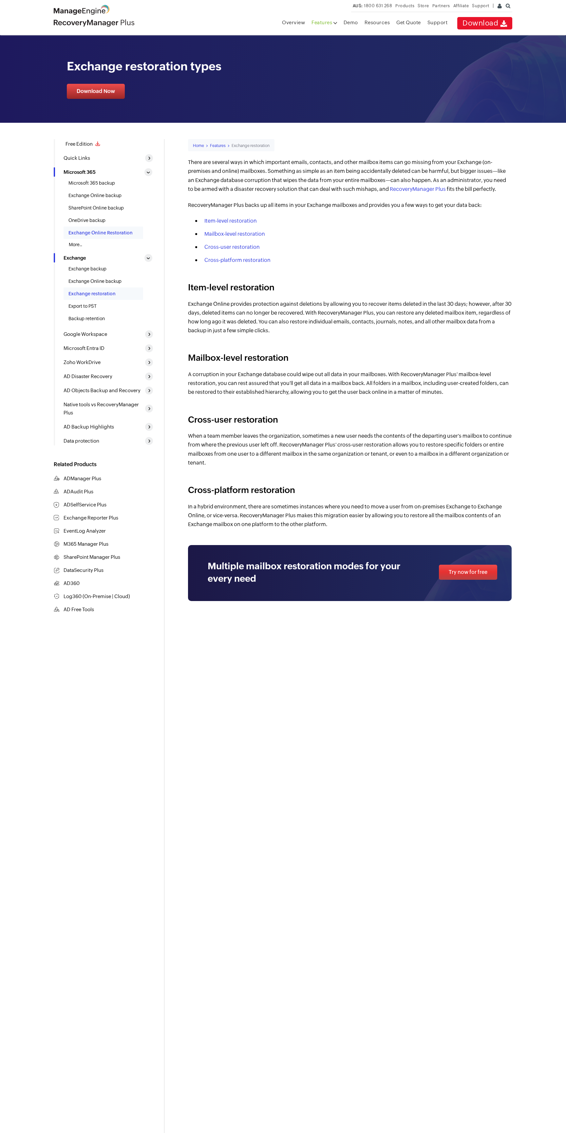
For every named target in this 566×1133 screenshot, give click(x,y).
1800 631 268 (372, 5)
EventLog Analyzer (85, 531)
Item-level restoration (230, 221)
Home (198, 145)
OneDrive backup (86, 220)
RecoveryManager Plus (418, 189)
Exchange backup (87, 268)
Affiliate (461, 5)
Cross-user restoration (232, 247)
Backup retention (86, 318)
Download (481, 23)
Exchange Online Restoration (100, 232)
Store (423, 5)
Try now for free (468, 572)
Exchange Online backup (95, 195)
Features (322, 22)
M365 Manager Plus (86, 544)
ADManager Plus (82, 478)
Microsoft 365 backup (91, 183)
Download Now (96, 91)
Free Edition (79, 144)
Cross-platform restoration (237, 260)
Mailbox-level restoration (234, 234)
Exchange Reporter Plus (91, 518)
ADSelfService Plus (85, 504)
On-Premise (97, 596)
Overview (293, 22)
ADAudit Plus (78, 491)
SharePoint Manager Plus (92, 557)
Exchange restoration (92, 293)
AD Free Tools (79, 609)
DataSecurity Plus (84, 570)
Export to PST (82, 306)
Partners (441, 5)
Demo (351, 22)
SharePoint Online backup (96, 207)
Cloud (121, 596)
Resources (377, 22)
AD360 (72, 583)
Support (437, 22)
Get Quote (408, 22)
